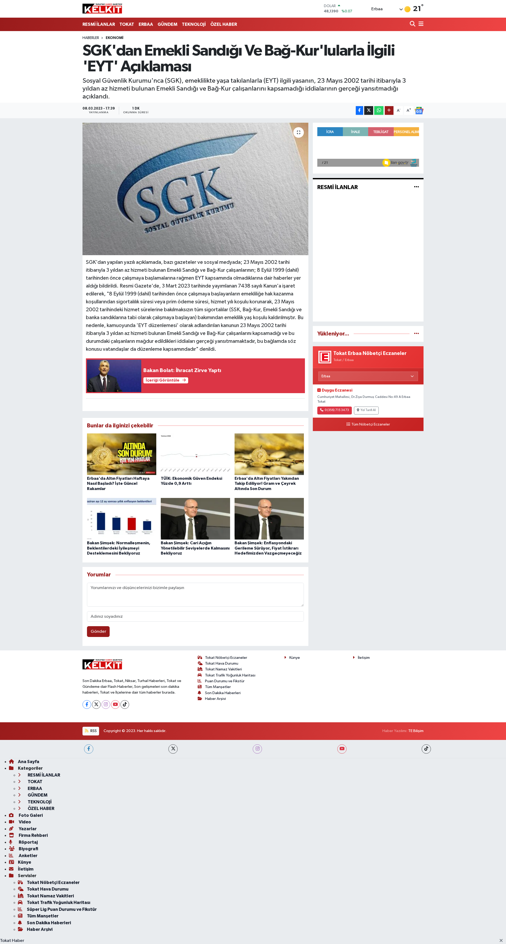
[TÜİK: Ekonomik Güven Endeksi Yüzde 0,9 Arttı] (195, 454)
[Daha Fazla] (389, 110)
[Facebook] (86, 704)
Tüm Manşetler (218, 687)
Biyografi (28, 849)
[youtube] (342, 749)
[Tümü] (416, 334)
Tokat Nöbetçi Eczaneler (226, 658)
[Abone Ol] (419, 110)
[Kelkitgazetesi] (102, 8)
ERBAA (146, 24)
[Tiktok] (124, 704)
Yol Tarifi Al (368, 410)
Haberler (90, 38)
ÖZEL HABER (223, 24)
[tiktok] (426, 749)
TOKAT (126, 24)
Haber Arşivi (215, 699)
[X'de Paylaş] (368, 110)
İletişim (364, 658)
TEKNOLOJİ (194, 24)
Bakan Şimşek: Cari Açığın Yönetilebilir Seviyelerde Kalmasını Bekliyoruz (195, 548)
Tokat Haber (12, 940)
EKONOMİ (114, 38)
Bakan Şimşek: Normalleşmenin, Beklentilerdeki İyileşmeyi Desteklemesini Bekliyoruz (118, 548)
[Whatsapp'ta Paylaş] (378, 110)
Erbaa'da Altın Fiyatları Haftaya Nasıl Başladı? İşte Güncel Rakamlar (118, 483)
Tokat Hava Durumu (221, 663)
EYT (199, 278)
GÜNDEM (167, 24)
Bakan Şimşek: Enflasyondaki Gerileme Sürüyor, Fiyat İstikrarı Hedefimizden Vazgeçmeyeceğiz (268, 548)
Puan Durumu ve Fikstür (225, 681)
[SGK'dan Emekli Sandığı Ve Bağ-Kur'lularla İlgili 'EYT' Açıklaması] (195, 189)
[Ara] (413, 24)
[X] (96, 704)
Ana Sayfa (28, 761)
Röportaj (28, 842)
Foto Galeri (30, 815)
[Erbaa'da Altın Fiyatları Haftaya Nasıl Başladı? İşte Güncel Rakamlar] (121, 454)
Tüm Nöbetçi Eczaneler (370, 424)
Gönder (98, 631)
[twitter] (173, 749)
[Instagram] (105, 704)
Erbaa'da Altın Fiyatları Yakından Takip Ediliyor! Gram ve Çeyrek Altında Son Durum (267, 483)
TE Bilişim (416, 731)
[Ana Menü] (420, 24)
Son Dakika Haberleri (223, 693)
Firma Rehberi (33, 835)
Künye (294, 658)
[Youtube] (115, 704)
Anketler (27, 855)
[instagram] (257, 749)
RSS (93, 731)
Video (24, 822)
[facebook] (88, 749)
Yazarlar (27, 829)
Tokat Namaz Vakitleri (223, 669)
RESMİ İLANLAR (98, 24)
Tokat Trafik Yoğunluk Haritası (230, 675)
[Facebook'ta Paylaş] (359, 110)
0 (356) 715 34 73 (337, 410)
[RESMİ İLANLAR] (416, 187)
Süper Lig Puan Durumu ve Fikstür (62, 909)
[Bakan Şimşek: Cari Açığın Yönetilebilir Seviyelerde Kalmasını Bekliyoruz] (195, 518)
